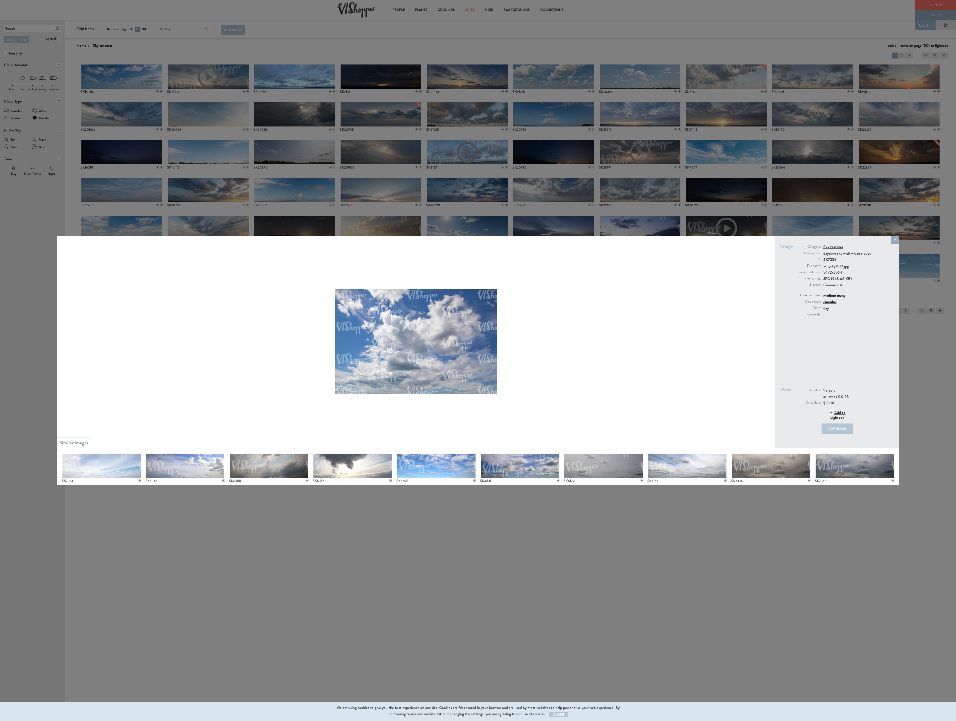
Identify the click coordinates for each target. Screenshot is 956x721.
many (841, 295)
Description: (812, 253)
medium (829, 295)
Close (558, 714)
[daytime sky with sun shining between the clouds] (352, 465)
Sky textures (833, 247)
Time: (817, 307)
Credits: (815, 390)
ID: (819, 259)
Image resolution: (809, 272)
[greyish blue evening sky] (854, 465)
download (837, 428)
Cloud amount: (810, 295)
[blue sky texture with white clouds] (436, 465)
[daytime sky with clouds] (687, 465)
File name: (814, 265)
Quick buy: (813, 402)
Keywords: (814, 314)
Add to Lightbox (837, 415)
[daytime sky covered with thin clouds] (101, 465)
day (826, 308)
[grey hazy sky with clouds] (771, 465)
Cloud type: (813, 301)
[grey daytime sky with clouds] (603, 465)
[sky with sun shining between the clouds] (268, 465)
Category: (814, 246)
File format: (813, 278)
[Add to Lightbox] (139, 480)
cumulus (829, 302)
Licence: (815, 284)
